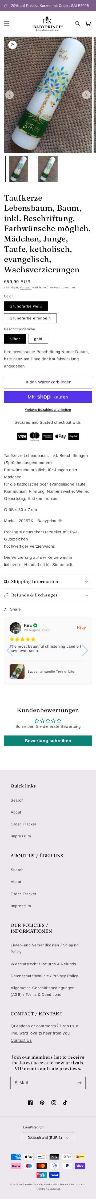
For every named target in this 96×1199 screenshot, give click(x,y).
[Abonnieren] (79, 1083)
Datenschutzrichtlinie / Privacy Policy (44, 976)
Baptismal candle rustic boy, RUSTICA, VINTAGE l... (49, 672)
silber (15, 339)
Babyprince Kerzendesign (38, 1184)
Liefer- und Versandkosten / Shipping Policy (45, 948)
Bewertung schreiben (48, 740)
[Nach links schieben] (9, 94)
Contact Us (21, 1040)
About (16, 812)
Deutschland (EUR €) (44, 1138)
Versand (25, 287)
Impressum (21, 836)
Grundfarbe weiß (26, 306)
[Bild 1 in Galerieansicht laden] (18, 169)
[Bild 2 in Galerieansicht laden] (48, 169)
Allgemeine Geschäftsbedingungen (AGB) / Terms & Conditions (43, 991)
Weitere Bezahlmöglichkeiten (48, 410)
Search (17, 800)
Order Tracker (24, 824)
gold (38, 339)
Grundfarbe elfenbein (30, 318)
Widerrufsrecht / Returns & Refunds (43, 964)
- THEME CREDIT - (69, 1184)
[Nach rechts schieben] (86, 94)
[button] (7, 23)
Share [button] (15, 609)
